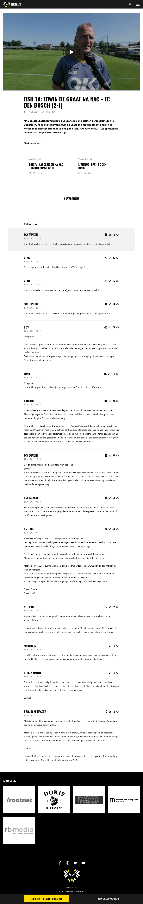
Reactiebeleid (80, 891)
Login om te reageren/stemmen (46, 898)
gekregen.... (87, 546)
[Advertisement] (75, 210)
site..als (27, 511)
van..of (113, 511)
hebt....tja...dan (73, 740)
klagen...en (94, 740)
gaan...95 (99, 756)
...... (86, 476)
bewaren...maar (74, 507)
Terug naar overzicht (108, 898)
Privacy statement (66, 891)
